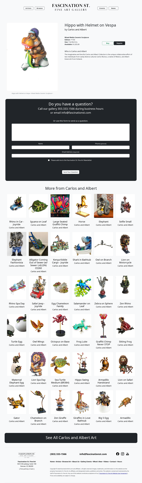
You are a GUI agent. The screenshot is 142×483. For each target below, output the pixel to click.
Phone (100, 144)
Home (52, 462)
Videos (106, 462)
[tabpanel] (99, 56)
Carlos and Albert (77, 29)
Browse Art (66, 462)
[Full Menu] (71, 7)
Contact (113, 462)
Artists (58, 462)
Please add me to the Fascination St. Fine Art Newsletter (71, 160)
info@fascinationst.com (76, 112)
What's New (97, 462)
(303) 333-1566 (58, 454)
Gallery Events (86, 462)
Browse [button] (40, 8)
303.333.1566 (66, 108)
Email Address (70, 152)
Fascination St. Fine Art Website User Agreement (113, 473)
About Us (75, 462)
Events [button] (102, 8)
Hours (119, 462)
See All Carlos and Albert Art (71, 437)
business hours (93, 108)
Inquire (119, 43)
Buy (107, 43)
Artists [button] (28, 8)
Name (40, 144)
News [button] (113, 8)
